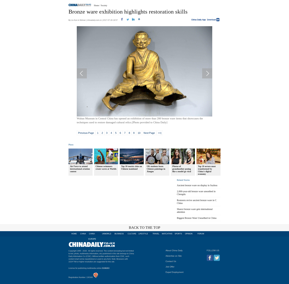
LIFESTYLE (143, 234)
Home (96, 5)
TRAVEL (155, 234)
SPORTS (178, 234)
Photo (70, 145)
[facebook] (120, 20)
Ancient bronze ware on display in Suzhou (197, 185)
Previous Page (86, 133)
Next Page (149, 133)
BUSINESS (119, 234)
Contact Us (171, 261)
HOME (74, 234)
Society (104, 5)
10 (139, 133)
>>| (159, 133)
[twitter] (126, 20)
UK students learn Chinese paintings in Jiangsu (156, 169)
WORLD (107, 234)
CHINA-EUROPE (92, 236)
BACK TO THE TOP (144, 228)
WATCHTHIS (167, 234)
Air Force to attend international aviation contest (80, 169)
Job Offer (170, 266)
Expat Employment (174, 272)
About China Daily (174, 250)
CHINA (83, 234)
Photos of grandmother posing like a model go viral (181, 169)
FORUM (200, 234)
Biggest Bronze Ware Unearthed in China (196, 218)
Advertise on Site (174, 256)
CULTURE (132, 234)
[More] (138, 20)
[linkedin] (132, 20)
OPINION (189, 234)
